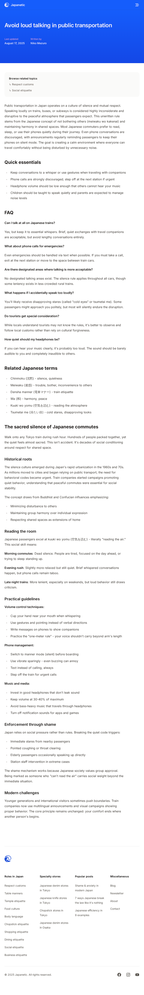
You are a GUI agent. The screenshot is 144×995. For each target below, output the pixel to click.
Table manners (13, 893)
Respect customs (15, 885)
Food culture (12, 908)
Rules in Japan (13, 876)
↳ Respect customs (21, 84)
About (114, 901)
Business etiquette (15, 954)
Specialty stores (50, 876)
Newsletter (117, 893)
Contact (115, 908)
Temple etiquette (14, 901)
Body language (13, 916)
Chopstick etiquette (16, 924)
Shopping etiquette (16, 931)
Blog (113, 885)
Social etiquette (14, 947)
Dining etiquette (14, 939)
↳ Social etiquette (20, 90)
